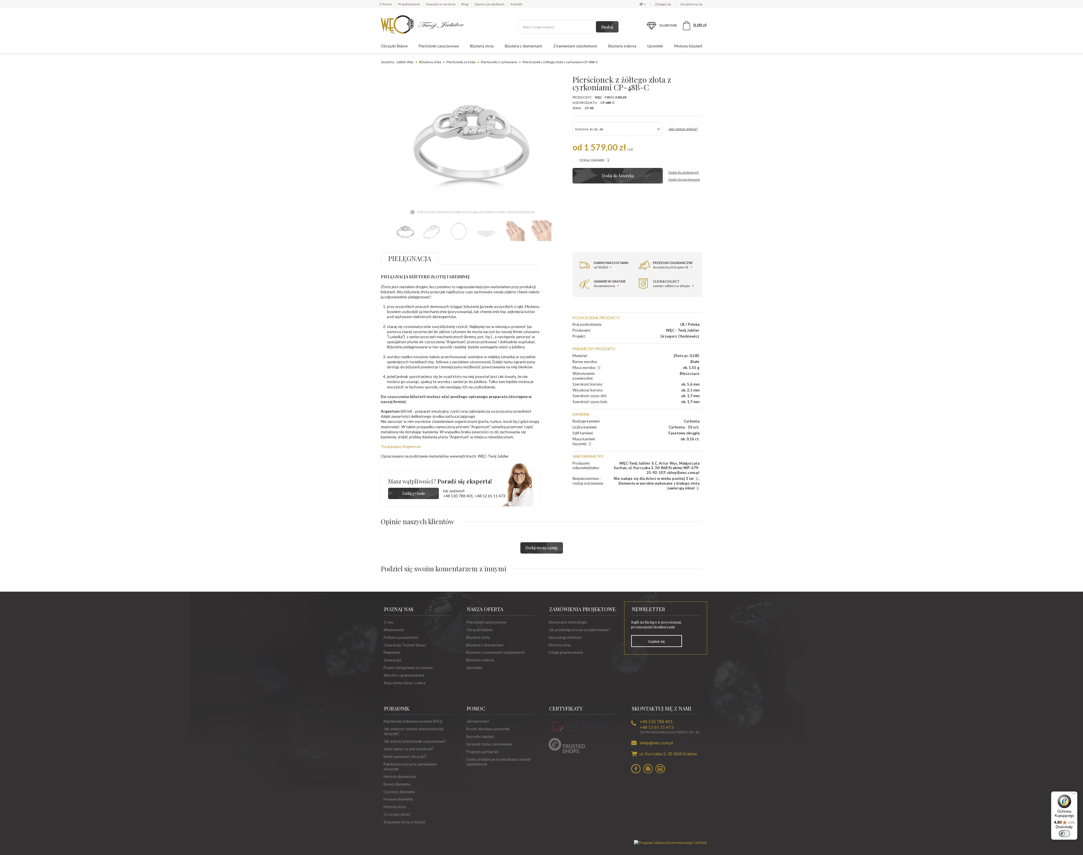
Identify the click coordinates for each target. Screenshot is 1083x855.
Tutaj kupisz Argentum (401, 446)
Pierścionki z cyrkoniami (499, 62)
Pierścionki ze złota (461, 62)
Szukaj (607, 27)
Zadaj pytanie (413, 493)
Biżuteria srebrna (622, 46)
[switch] (1064, 833)
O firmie (385, 4)
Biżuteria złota (482, 46)
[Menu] (1074, 794)
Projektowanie (409, 4)
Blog (464, 4)
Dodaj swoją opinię (541, 547)
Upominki (655, 46)
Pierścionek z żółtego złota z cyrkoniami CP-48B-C (560, 62)
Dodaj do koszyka (618, 175)
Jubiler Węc (405, 62)
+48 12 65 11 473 (490, 495)
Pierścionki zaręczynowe (439, 46)
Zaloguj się (663, 4)
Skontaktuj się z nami (661, 708)
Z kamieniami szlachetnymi (575, 46)
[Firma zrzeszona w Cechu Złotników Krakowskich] (583, 732)
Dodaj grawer (592, 160)
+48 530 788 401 (458, 495)
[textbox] (569, 27)
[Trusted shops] (567, 751)
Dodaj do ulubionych (683, 172)
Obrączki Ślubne (394, 46)
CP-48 (589, 108)
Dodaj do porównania (684, 179)
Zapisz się (656, 641)
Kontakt (516, 4)
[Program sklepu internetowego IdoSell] (670, 842)
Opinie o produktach (489, 4)
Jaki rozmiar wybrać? (682, 129)
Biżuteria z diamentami (523, 46)
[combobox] (618, 129)
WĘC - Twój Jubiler (611, 97)
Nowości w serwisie (440, 4)
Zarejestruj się (691, 4)
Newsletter (648, 609)
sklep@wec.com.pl (656, 742)
